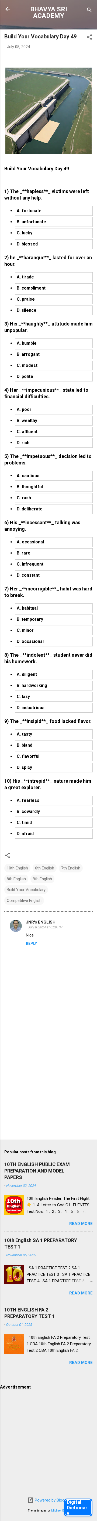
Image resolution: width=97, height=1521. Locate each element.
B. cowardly (28, 811)
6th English (44, 868)
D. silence (26, 310)
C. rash (24, 497)
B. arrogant (28, 354)
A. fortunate (29, 210)
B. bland (24, 745)
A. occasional (30, 541)
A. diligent (27, 674)
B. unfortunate (31, 221)
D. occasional (30, 641)
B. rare (23, 553)
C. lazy (23, 696)
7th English (70, 868)
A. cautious (28, 475)
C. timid (24, 822)
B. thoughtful (30, 486)
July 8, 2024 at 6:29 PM (45, 927)
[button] (89, 38)
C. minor (25, 630)
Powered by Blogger (52, 1500)
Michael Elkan (60, 1510)
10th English (17, 868)
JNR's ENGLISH (41, 922)
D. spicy (24, 767)
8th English (16, 878)
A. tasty (24, 734)
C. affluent (27, 431)
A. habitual (27, 608)
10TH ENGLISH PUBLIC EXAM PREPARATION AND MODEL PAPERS (37, 1170)
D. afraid (25, 833)
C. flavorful (28, 756)
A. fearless (28, 800)
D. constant (28, 575)
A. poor (24, 409)
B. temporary (30, 619)
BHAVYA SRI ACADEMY (48, 12)
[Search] (89, 11)
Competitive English (24, 900)
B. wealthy (27, 420)
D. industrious (30, 707)
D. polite (25, 376)
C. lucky (24, 232)
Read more (81, 1223)
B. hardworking (32, 685)
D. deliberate (30, 509)
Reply (31, 943)
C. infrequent (30, 564)
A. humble (27, 343)
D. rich (23, 442)
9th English (42, 878)
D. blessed (27, 244)
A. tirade (25, 277)
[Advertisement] (48, 1082)
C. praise (26, 299)
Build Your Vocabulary (26, 889)
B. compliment (31, 288)
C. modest (27, 365)
